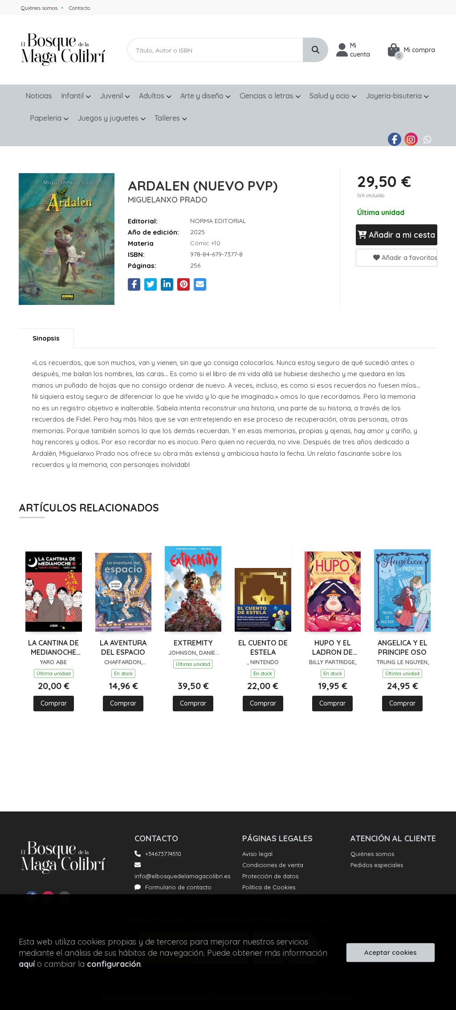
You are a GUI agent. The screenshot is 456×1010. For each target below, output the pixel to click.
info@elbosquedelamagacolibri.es (182, 876)
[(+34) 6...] (427, 139)
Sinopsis (46, 338)
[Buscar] (315, 50)
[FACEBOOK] (394, 139)
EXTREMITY (193, 642)
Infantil (73, 95)
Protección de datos (270, 876)
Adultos (152, 95)
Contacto (79, 7)
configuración (114, 964)
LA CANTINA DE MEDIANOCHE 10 (53, 647)
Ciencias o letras (267, 95)
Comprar (54, 703)
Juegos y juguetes (108, 118)
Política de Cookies (268, 887)
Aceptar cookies (390, 952)
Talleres (168, 118)
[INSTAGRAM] (411, 139)
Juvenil (112, 95)
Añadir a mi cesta (400, 235)
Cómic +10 (205, 243)
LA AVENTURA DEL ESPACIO (123, 647)
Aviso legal (257, 853)
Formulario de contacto (178, 887)
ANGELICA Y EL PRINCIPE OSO (403, 647)
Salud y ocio (330, 95)
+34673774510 (163, 853)
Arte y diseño (202, 95)
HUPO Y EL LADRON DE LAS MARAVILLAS (332, 647)
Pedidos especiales (376, 864)
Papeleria (46, 118)
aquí (27, 964)
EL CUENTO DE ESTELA (263, 647)
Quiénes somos (39, 7)
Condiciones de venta (272, 864)
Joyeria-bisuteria (394, 95)
